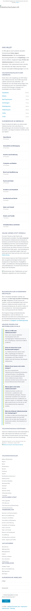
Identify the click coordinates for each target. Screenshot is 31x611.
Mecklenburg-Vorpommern (8, 476)
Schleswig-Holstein (6, 493)
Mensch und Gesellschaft (8, 532)
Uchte (4, 116)
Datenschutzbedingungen (8, 597)
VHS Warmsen (5, 503)
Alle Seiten (4, 573)
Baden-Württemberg (7, 459)
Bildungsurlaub (5, 549)
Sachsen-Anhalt (6, 490)
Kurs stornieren (6, 559)
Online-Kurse (5, 255)
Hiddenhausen (6, 109)
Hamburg (4, 471)
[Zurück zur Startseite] (9, 7)
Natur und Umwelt (6, 530)
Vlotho (4, 113)
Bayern (4, 461)
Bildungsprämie (6, 551)
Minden (4, 96)
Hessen (4, 473)
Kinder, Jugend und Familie (9, 539)
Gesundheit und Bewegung (9, 520)
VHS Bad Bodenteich (7, 507)
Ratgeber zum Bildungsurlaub (19, 320)
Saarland (4, 485)
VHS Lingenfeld (6, 500)
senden (6, 601)
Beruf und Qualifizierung (8, 515)
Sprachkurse (5, 546)
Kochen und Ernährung (8, 522)
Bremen (4, 468)
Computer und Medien (7, 517)
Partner (4, 554)
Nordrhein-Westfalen (7, 481)
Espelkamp (5, 92)
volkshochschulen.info (13, 606)
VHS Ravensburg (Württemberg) (10, 505)
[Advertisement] (15, 27)
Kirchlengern (5, 103)
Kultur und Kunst (6, 527)
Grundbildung (5, 534)
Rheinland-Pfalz (6, 483)
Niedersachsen (6, 478)
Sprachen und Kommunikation (9, 513)
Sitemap (12, 608)
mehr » (17, 2)
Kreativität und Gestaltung (8, 525)
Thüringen (4, 495)
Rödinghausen (6, 106)
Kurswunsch (5, 588)
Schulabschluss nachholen (8, 537)
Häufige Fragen (6, 566)
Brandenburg (5, 466)
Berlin (3, 464)
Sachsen (4, 488)
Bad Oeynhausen (7, 99)
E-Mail (4, 581)
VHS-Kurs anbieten (7, 556)
